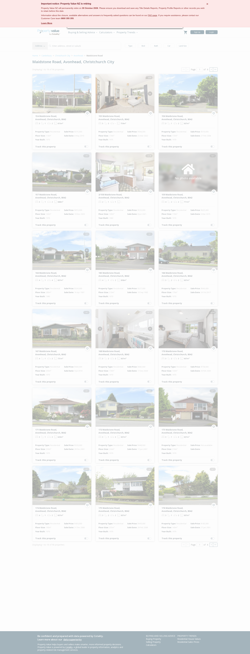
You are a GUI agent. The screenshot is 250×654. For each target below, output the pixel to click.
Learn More (46, 23)
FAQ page (152, 15)
